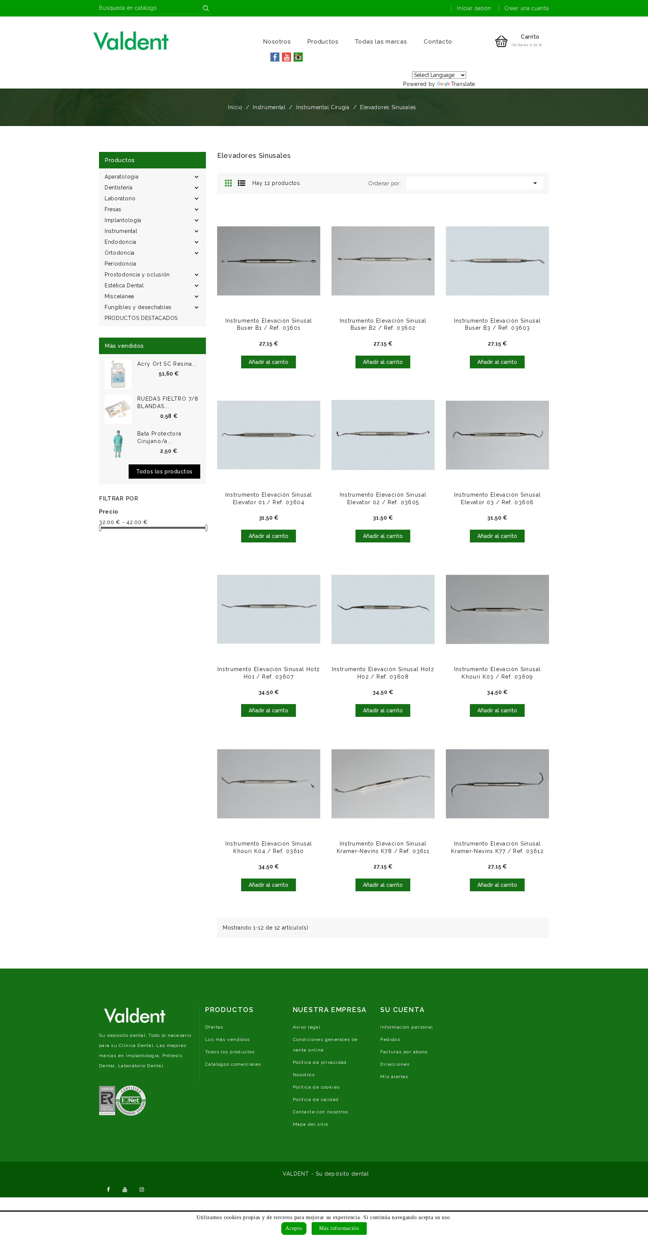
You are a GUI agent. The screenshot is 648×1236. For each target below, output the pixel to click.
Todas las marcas (381, 41)
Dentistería (119, 188)
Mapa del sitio (310, 1124)
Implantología (123, 220)
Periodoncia (120, 264)
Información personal (406, 1027)
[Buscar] (206, 8)
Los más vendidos (227, 1039)
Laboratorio (120, 198)
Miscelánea (119, 296)
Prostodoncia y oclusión (137, 275)
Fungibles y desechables (138, 307)
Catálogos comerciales (233, 1064)
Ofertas (214, 1027)
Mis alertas (394, 1076)
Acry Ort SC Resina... (167, 364)
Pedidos (390, 1039)
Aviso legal (307, 1027)
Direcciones (395, 1064)
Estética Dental (124, 285)
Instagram (141, 1188)
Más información (339, 1228)
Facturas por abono (404, 1051)
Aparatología (121, 177)
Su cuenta (402, 1010)
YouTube (125, 1188)
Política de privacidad (320, 1062)
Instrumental (121, 231)
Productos (323, 41)
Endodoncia (120, 242)
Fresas (113, 209)
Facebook (108, 1188)
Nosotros (277, 41)
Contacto (438, 41)
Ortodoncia (120, 253)
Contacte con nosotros (320, 1111)
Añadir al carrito (268, 362)
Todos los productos (164, 472)
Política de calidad (316, 1099)
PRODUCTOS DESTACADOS (141, 318)
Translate (463, 84)
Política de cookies (316, 1087)
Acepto (293, 1228)
